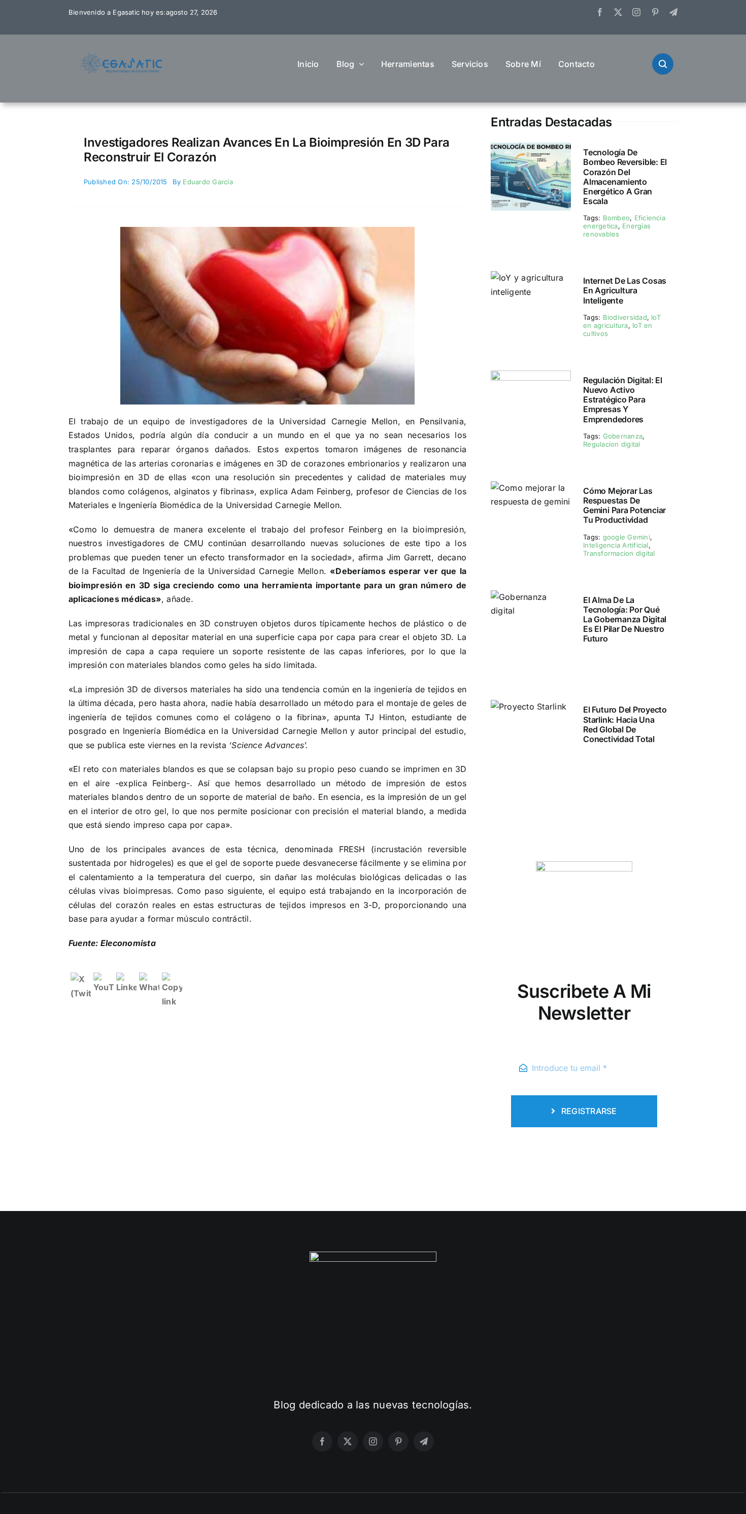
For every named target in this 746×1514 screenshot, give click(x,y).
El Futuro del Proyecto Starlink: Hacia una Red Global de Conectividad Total (625, 724)
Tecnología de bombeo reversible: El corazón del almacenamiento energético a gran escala (625, 176)
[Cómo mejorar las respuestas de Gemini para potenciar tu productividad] (531, 488)
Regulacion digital (611, 444)
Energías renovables (617, 230)
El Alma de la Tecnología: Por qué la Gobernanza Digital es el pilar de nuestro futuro (624, 619)
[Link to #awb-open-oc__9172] (662, 64)
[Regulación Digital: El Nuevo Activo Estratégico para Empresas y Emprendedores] (531, 377)
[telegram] (673, 12)
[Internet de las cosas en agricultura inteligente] (531, 278)
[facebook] (600, 12)
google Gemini (626, 537)
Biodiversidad (625, 317)
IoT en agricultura (622, 321)
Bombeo (616, 218)
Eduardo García (207, 182)
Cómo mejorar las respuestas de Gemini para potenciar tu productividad (624, 505)
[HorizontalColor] (122, 57)
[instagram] (636, 12)
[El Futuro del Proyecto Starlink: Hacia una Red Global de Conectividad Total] (528, 706)
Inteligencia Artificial (616, 545)
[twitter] (618, 12)
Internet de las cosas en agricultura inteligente (624, 290)
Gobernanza (622, 436)
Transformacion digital (619, 553)
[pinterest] (655, 12)
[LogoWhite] (373, 1256)
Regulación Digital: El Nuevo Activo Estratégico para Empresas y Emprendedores (622, 399)
